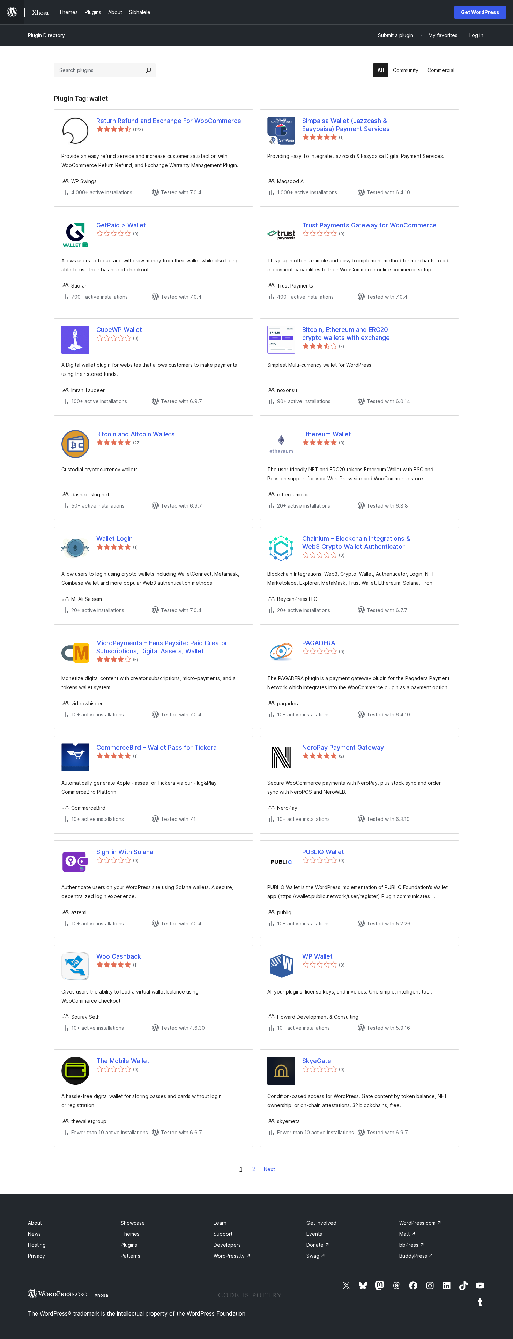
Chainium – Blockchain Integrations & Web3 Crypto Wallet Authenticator (356, 542)
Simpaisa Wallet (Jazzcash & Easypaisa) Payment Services (346, 124)
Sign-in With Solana (124, 852)
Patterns (130, 1256)
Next (269, 1169)
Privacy (36, 1256)
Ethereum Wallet (326, 434)
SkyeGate (316, 1060)
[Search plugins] (149, 70)
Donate (317, 1245)
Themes (130, 1234)
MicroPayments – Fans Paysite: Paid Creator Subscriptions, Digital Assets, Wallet (162, 647)
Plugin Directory (46, 35)
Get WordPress (480, 12)
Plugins (129, 1245)
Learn (220, 1223)
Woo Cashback (118, 956)
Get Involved (321, 1223)
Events (314, 1234)
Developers (227, 1245)
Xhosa (101, 1295)
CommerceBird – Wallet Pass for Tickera (156, 747)
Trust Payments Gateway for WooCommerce (369, 225)
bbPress (411, 1245)
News (34, 1234)
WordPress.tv (232, 1256)
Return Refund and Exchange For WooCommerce (168, 120)
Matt (407, 1234)
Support (223, 1234)
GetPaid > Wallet (121, 225)
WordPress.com (420, 1223)
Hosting (37, 1245)
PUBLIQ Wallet (323, 852)
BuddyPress (416, 1256)
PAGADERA (318, 643)
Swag (315, 1256)
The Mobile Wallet (122, 1060)
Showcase (133, 1223)
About (35, 1223)
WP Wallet (317, 956)
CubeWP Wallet (119, 329)
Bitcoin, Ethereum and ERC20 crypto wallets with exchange (346, 333)
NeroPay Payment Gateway (343, 747)
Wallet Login (114, 538)
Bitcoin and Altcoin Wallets (135, 434)
